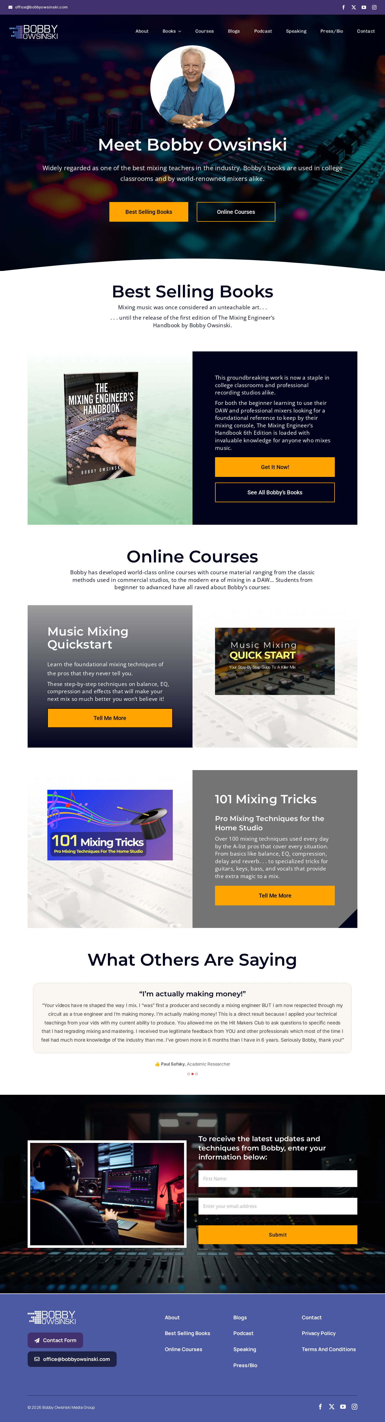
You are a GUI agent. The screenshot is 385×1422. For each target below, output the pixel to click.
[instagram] (374, 7)
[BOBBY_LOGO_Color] (33, 25)
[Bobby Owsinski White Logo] (52, 1296)
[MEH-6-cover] (96, 373)
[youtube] (364, 7)
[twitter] (353, 7)
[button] (188, 1057)
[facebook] (343, 7)
